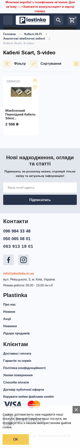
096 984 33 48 (17, 231)
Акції (7, 319)
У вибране (35, 87)
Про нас (9, 304)
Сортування (51, 63)
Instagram (23, 260)
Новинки (10, 326)
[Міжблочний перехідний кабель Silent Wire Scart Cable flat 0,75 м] (21, 92)
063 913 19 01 (18, 246)
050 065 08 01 (17, 238)
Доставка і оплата (17, 353)
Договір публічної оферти (23, 389)
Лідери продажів (16, 333)
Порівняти (35, 80)
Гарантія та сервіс (17, 360)
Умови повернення (18, 375)
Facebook (8, 260)
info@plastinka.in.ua (18, 273)
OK (15, 439)
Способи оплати (16, 382)
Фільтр (20, 63)
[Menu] (8, 20)
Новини (9, 311)
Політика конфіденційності (24, 368)
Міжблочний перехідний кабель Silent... (20, 114)
